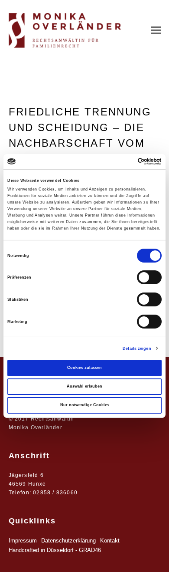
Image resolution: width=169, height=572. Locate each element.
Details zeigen (137, 348)
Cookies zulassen (84, 367)
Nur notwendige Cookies (84, 405)
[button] (156, 30)
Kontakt (110, 540)
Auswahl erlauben (84, 386)
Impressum (23, 540)
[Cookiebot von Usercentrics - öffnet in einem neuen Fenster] (124, 161)
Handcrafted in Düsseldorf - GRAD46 (55, 550)
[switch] (149, 277)
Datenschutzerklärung (68, 540)
